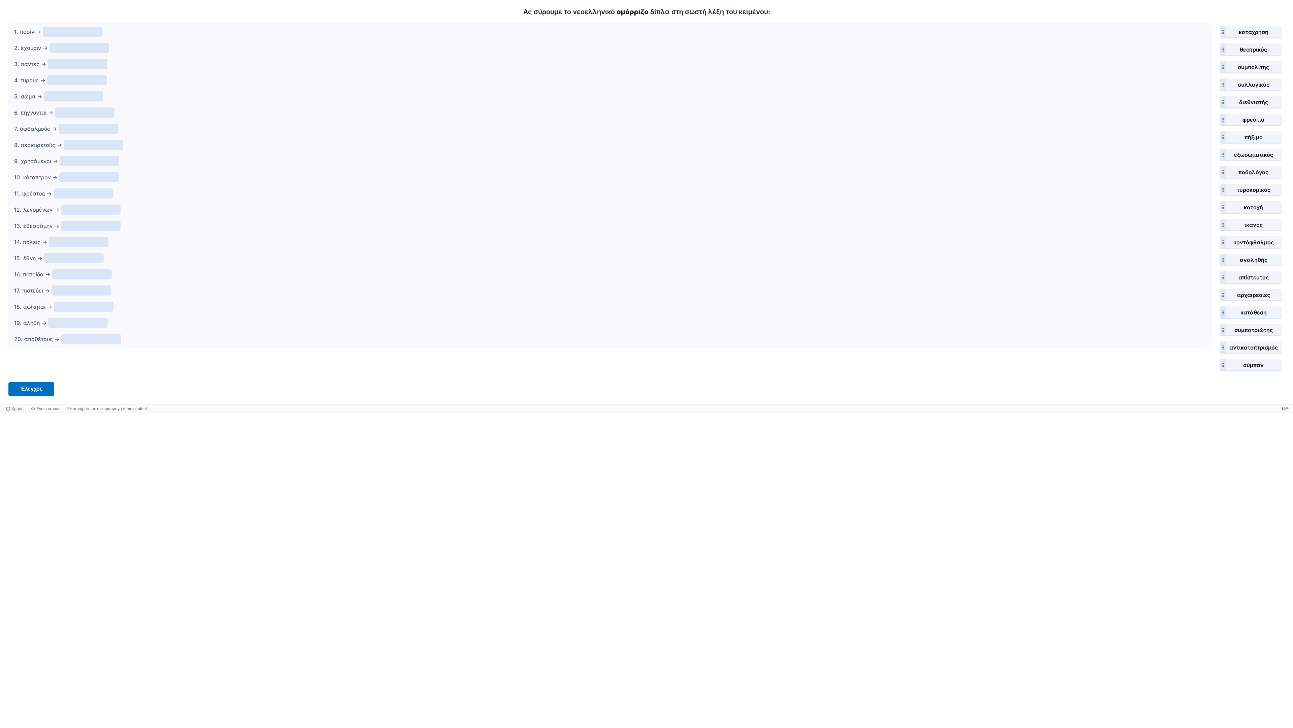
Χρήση (17, 408)
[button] (1251, 32)
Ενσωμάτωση (48, 408)
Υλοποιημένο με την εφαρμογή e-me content (107, 408)
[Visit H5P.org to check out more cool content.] (1285, 409)
